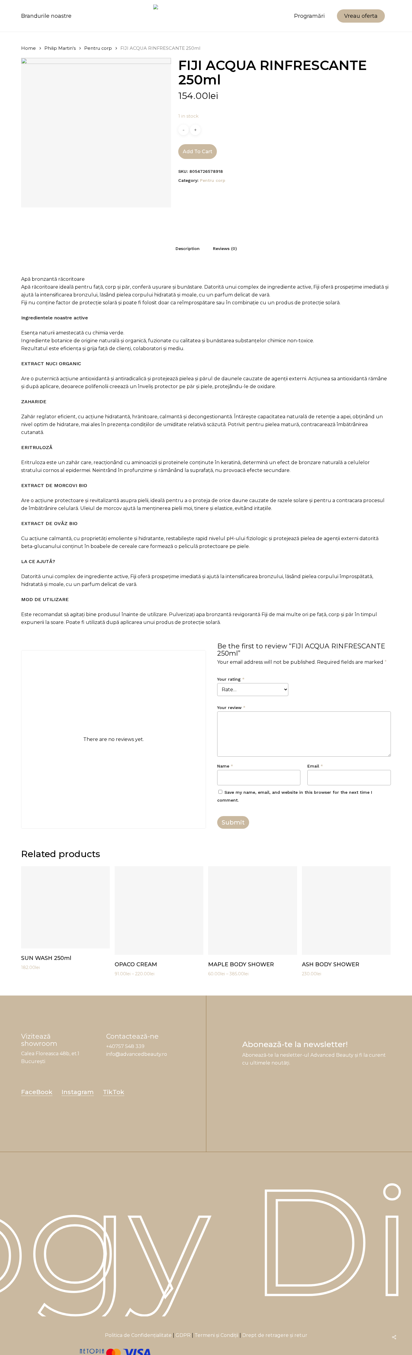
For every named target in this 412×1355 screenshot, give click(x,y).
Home (28, 48)
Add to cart (197, 151)
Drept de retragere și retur (274, 1335)
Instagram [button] (78, 1092)
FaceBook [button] (36, 1092)
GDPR (183, 1335)
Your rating (231, 679)
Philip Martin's (60, 48)
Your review (231, 707)
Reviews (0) (225, 248)
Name (225, 766)
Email (315, 766)
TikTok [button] (113, 1092)
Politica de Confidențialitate (138, 1335)
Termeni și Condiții (216, 1335)
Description (188, 248)
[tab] (188, 248)
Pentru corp (98, 48)
